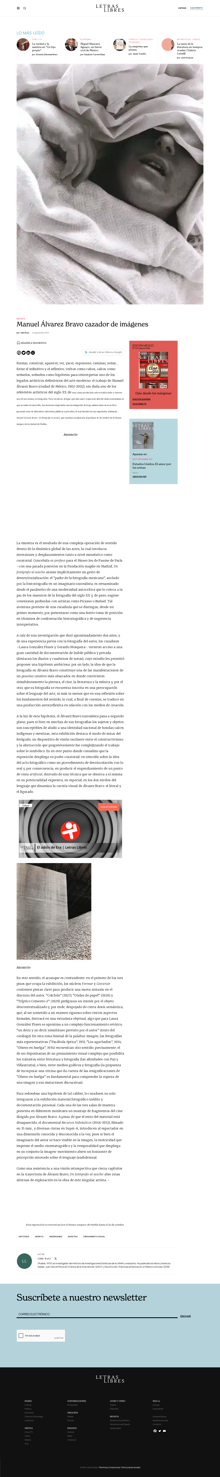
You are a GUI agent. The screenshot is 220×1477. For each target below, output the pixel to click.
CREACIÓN (72, 1412)
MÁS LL (156, 1401)
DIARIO (28, 1401)
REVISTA (114, 1416)
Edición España (142, 399)
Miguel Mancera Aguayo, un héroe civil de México (91, 47)
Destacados (115, 1428)
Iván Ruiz (44, 1258)
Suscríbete (139, 403)
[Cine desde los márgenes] (153, 371)
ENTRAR (182, 8)
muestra (73, 1236)
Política (28, 1408)
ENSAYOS (72, 1428)
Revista (21, 318)
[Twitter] (24, 353)
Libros (27, 1436)
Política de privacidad (130, 1467)
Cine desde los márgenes (153, 393)
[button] (18, 8)
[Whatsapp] (33, 353)
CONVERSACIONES (76, 1401)
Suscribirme (158, 1408)
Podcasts (114, 1408)
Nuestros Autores (160, 1420)
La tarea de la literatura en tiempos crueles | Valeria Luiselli (189, 48)
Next (173, 375)
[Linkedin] (28, 353)
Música (28, 1439)
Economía (85, 39)
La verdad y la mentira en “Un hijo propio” (44, 47)
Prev (133, 375)
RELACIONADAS (60, 1278)
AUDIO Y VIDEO (117, 1401)
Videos (196, 39)
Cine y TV (37, 39)
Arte (27, 1443)
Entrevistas (184, 39)
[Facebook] (19, 353)
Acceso (156, 1405)
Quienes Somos (159, 1416)
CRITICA (29, 1428)
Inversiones (55, 1236)
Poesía (70, 1416)
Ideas (69, 1436)
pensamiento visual (94, 1236)
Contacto (157, 1424)
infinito (39, 1236)
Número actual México (120, 1420)
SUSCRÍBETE (196, 8)
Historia (70, 1432)
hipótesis (24, 1236)
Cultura (28, 1405)
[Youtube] (164, 1431)
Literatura (29, 1420)
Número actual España (120, 1424)
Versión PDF (140, 476)
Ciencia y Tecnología (141, 39)
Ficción (70, 1420)
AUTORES (153, 1278)
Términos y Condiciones (109, 1467)
